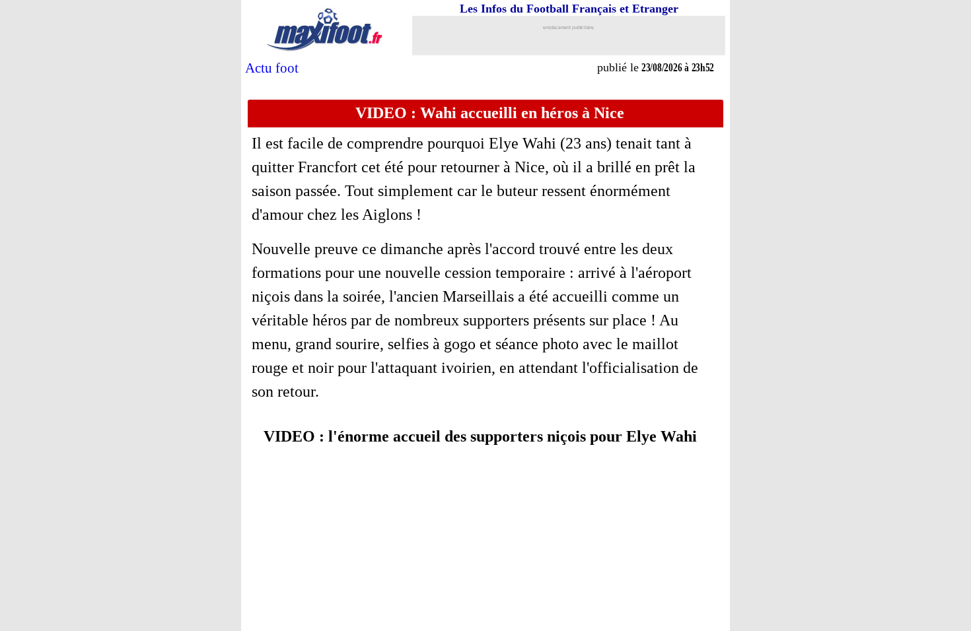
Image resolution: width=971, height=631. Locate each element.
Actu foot (272, 68)
